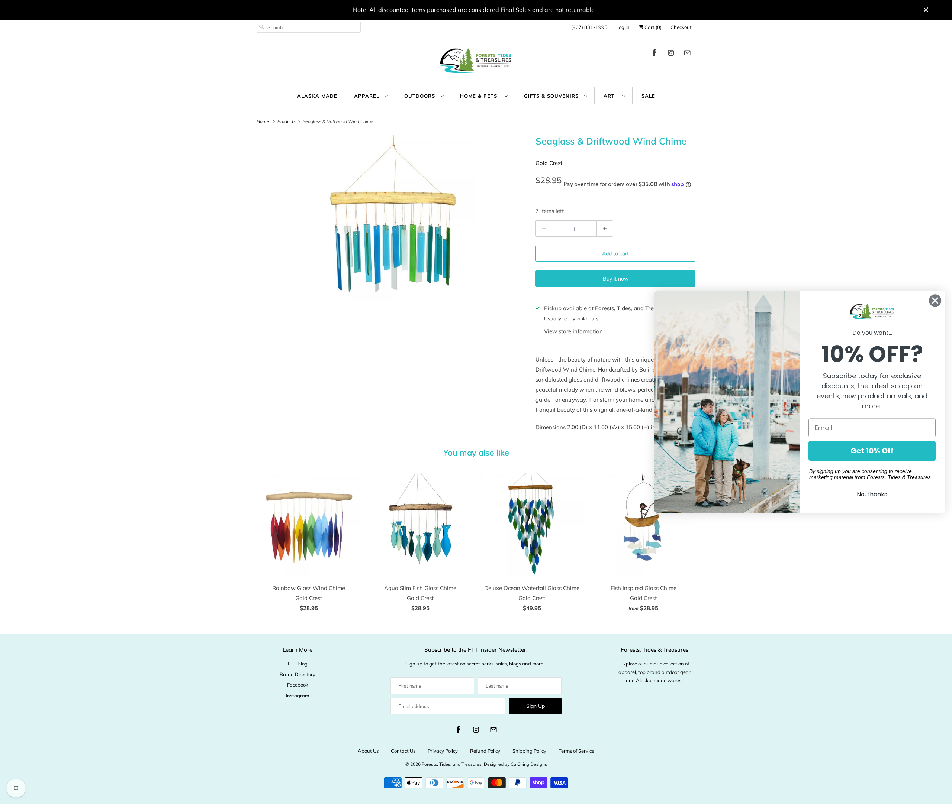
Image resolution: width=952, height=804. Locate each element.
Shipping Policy (529, 751)
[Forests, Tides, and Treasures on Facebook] (654, 54)
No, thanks (872, 494)
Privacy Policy (443, 751)
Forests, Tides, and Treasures (452, 764)
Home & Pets (480, 96)
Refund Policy (485, 751)
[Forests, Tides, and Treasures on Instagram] (671, 54)
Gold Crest (549, 162)
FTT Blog (298, 664)
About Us (368, 751)
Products (287, 121)
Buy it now (615, 278)
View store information (573, 331)
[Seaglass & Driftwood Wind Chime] (392, 218)
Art (611, 96)
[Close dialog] (935, 300)
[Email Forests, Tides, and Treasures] (687, 54)
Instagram (297, 695)
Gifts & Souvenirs (552, 96)
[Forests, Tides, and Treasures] (476, 63)
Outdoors (420, 96)
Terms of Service (576, 751)
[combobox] (309, 27)
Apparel (367, 96)
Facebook (297, 685)
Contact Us (403, 751)
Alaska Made (317, 96)
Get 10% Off (872, 451)
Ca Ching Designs (529, 764)
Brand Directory (297, 674)
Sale (648, 96)
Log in (623, 27)
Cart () (652, 27)
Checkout (681, 27)
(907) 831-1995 (589, 27)
